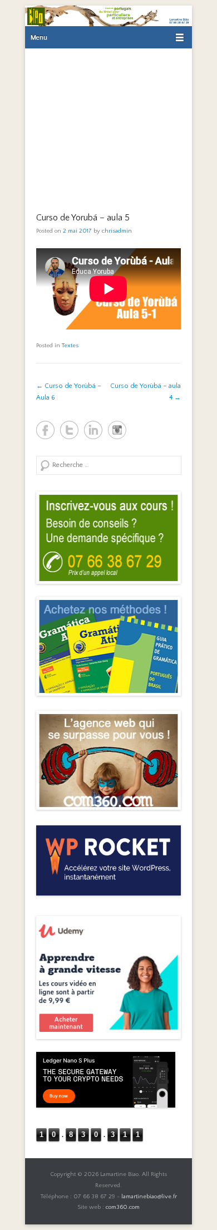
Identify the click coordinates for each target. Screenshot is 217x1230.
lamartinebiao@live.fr (149, 1196)
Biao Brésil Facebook (45, 430)
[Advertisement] (108, 123)
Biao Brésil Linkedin (93, 430)
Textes (70, 345)
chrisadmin (117, 231)
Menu (39, 37)
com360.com (123, 1207)
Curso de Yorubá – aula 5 (83, 218)
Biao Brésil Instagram (117, 430)
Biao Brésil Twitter (69, 430)
